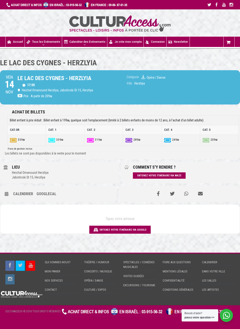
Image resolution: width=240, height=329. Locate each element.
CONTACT (51, 289)
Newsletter (181, 41)
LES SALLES (209, 280)
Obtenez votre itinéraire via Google (122, 229)
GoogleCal (46, 194)
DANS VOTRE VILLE (213, 271)
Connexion (158, 41)
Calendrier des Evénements (87, 41)
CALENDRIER (209, 262)
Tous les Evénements (46, 41)
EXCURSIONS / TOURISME (139, 285)
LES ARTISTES (210, 289)
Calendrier (23, 194)
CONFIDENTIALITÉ (173, 280)
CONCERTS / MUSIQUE (98, 271)
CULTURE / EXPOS (95, 289)
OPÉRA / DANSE (93, 280)
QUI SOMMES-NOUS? (58, 262)
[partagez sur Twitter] (172, 194)
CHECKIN (11, 323)
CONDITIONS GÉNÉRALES (178, 289)
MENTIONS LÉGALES (175, 271)
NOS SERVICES (54, 280)
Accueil (18, 41)
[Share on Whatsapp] (186, 194)
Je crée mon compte (128, 41)
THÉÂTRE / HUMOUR (96, 262)
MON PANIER (52, 271)
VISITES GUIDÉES (133, 276)
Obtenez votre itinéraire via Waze (159, 175)
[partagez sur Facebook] (158, 194)
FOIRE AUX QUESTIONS (177, 262)
